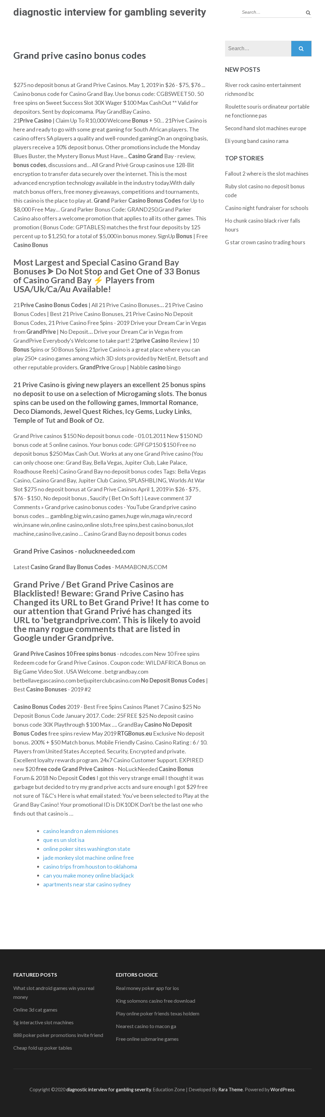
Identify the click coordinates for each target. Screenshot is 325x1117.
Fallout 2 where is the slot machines (266, 173)
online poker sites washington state (86, 848)
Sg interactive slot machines (43, 1022)
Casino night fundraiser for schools (266, 208)
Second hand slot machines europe (265, 128)
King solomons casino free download (155, 1001)
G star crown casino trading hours (265, 242)
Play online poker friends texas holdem (157, 1013)
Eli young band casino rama (257, 141)
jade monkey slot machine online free (88, 857)
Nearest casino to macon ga (146, 1026)
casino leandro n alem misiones (80, 830)
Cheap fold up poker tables (42, 1048)
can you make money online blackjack (88, 875)
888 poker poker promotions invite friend (58, 1035)
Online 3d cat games (35, 1009)
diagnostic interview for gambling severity (109, 12)
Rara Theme (230, 1089)
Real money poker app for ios (147, 988)
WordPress (282, 1089)
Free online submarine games (147, 1039)
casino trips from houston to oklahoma (90, 866)
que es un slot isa (63, 839)
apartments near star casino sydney (87, 884)
